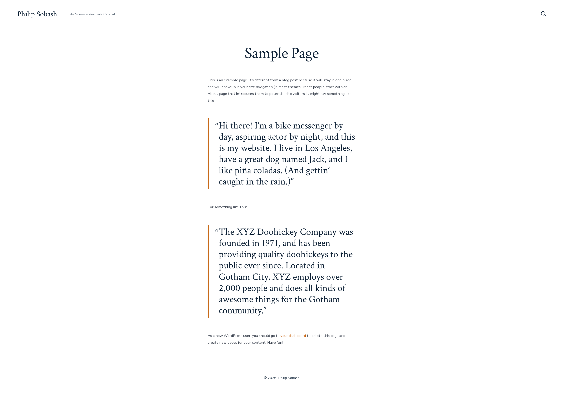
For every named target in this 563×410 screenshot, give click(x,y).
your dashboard (293, 335)
